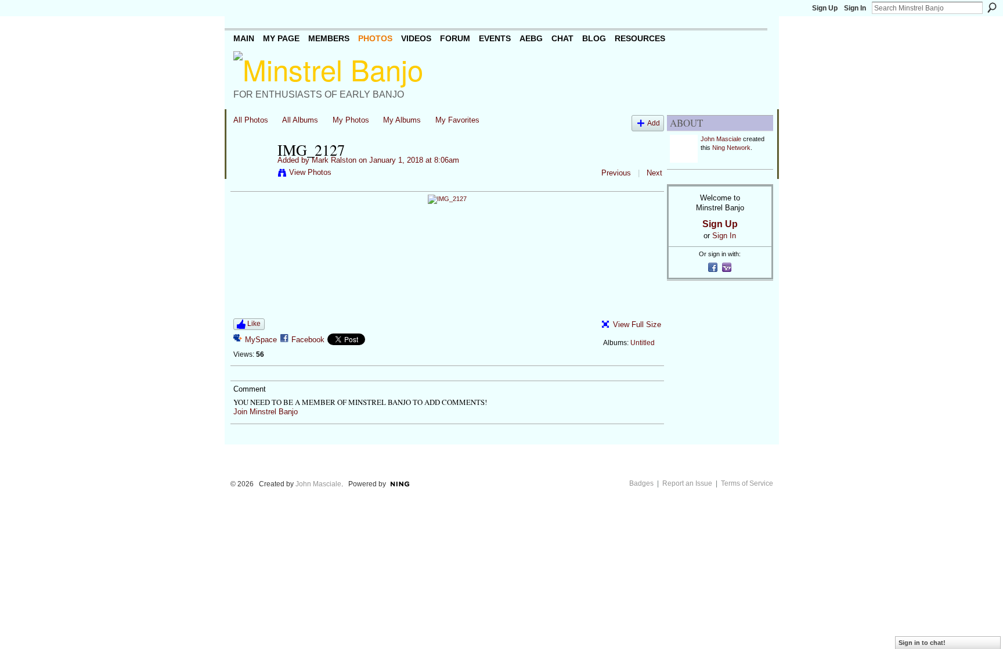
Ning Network (731, 147)
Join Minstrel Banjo (265, 411)
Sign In (855, 8)
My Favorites (457, 120)
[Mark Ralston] (251, 174)
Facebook (307, 339)
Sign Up (825, 8)
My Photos (351, 120)
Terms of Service (747, 483)
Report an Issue (687, 483)
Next (654, 172)
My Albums (402, 120)
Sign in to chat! (922, 642)
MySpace (261, 339)
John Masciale (721, 138)
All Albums (300, 120)
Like (254, 324)
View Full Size (637, 324)
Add (653, 123)
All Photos (250, 120)
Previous (616, 172)
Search (992, 7)
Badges (641, 483)
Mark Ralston (334, 160)
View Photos (310, 172)
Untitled (642, 343)
